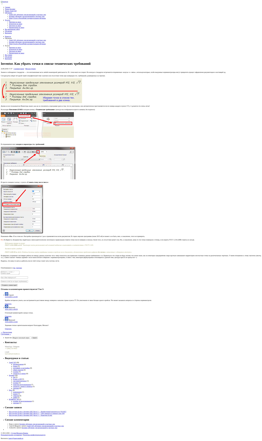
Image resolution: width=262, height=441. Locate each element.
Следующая (6, 334)
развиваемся (17, 392)
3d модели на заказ (15, 24)
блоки (15, 366)
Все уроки (8, 55)
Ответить (8, 304)
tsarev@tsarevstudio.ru (15, 438)
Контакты (8, 33)
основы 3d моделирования (22, 401)
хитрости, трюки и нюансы (22, 386)
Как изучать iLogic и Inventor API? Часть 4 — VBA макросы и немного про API (36, 413)
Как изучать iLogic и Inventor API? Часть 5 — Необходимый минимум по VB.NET (37, 412)
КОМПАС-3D (14, 399)
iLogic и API (17, 379)
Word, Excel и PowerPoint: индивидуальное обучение (27, 18)
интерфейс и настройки (21, 368)
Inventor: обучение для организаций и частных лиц (27, 16)
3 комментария (19, 69)
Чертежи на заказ (15, 22)
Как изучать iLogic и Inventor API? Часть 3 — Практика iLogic (30, 415)
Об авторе (8, 31)
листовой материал (20, 381)
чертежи (19, 268)
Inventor (11, 375)
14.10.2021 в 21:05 (11, 297)
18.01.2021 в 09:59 (11, 309)
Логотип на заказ (15, 26)
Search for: (8, 338)
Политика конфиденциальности (34, 435)
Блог (10, 390)
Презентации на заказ (16, 27)
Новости (8, 36)
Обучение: (8, 13)
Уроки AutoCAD (11, 11)
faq (14, 268)
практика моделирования (22, 384)
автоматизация (18, 364)
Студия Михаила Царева (19, 433)
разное (15, 394)
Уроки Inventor (10, 9)
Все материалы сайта (12, 29)
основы (15, 372)
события (16, 396)
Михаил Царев (30, 69)
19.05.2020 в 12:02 (11, 322)
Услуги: (7, 20)
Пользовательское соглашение (11, 435)
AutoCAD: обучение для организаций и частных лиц (27, 14)
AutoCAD (12, 362)
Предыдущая (6, 332)
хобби (15, 397)
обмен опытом (18, 370)
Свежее (7, 7)
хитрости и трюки (19, 373)
